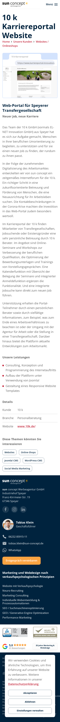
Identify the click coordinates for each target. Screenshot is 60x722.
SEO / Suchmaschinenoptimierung (23, 608)
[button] (52, 4)
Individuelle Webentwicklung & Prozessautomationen (21, 601)
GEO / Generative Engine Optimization (25, 613)
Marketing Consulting (15, 595)
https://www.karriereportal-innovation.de (37, 63)
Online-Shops (28, 452)
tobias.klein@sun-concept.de (25, 543)
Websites (9, 452)
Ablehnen (30, 701)
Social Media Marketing (17, 468)
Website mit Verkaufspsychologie (22, 586)
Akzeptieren (30, 692)
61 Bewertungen (17, 648)
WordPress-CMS (33, 460)
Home (6, 41)
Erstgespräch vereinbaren (21, 560)
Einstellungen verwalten (30, 710)
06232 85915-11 (17, 536)
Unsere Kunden (22, 41)
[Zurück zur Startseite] (15, 4)
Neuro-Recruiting (12, 591)
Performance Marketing (17, 617)
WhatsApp (14, 550)
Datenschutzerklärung (23, 684)
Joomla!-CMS (11, 460)
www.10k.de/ (26, 426)
